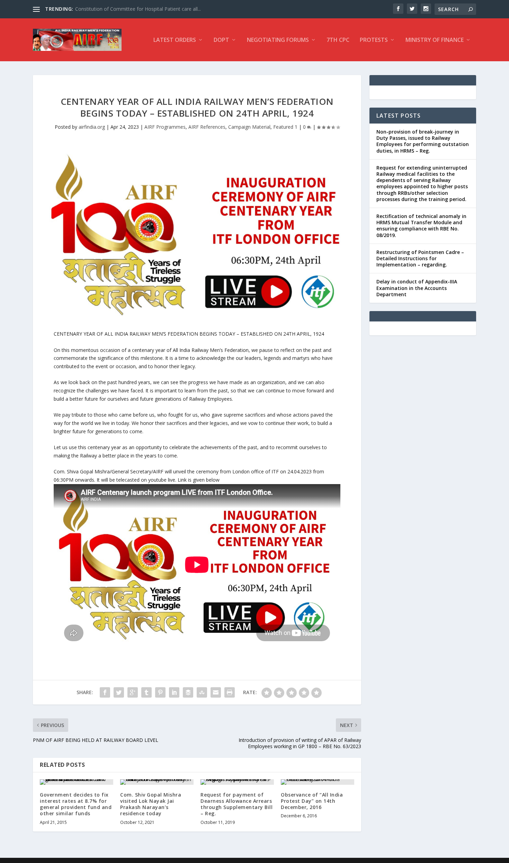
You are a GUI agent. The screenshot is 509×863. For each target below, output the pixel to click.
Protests (374, 40)
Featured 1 (285, 127)
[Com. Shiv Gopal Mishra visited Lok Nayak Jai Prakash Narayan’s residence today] (157, 782)
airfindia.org (92, 127)
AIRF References (206, 127)
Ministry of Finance (434, 40)
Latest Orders (174, 40)
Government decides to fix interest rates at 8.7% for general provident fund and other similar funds (75, 804)
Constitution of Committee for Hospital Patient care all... (138, 9)
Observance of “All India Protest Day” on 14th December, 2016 (312, 800)
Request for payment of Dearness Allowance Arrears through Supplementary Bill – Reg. (236, 804)
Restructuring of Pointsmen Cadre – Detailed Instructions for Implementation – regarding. (420, 258)
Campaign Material (249, 127)
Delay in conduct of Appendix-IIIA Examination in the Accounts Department (416, 287)
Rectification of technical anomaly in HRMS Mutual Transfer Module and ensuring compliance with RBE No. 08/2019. (421, 225)
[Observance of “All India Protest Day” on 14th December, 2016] (317, 782)
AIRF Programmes (165, 127)
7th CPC (338, 40)
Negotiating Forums (278, 40)
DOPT (221, 40)
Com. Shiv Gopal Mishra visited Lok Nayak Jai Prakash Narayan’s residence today (150, 804)
